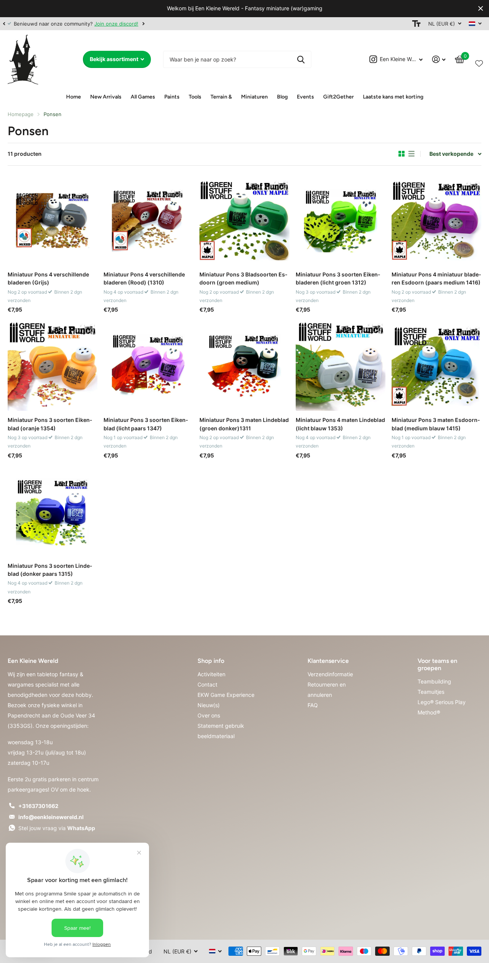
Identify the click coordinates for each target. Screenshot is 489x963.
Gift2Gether (338, 97)
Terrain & (221, 97)
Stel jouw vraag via (56, 828)
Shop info (211, 660)
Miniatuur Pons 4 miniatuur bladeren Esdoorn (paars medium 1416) (436, 278)
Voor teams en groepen (437, 664)
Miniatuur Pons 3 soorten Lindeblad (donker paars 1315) (50, 569)
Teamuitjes (431, 691)
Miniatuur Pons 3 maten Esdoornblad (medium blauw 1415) (436, 424)
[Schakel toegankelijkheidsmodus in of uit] (416, 24)
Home (73, 97)
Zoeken (300, 59)
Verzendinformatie (330, 674)
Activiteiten (211, 674)
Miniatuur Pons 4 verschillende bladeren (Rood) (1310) (144, 278)
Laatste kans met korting (393, 97)
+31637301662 (38, 806)
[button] (4, 23)
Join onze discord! (116, 24)
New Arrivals (105, 97)
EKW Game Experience (226, 695)
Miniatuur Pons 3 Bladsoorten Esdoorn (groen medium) (243, 278)
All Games (143, 97)
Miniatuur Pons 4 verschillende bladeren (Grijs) (48, 278)
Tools (195, 97)
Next (143, 23)
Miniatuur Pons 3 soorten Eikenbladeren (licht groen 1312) (338, 278)
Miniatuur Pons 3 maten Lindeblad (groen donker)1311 (244, 424)
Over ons (209, 715)
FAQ (313, 705)
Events (305, 97)
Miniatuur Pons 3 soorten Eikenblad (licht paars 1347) (146, 424)
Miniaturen (254, 97)
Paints (172, 97)
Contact (207, 684)
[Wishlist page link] (479, 62)
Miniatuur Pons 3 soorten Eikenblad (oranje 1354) (50, 424)
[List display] (411, 154)
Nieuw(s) (209, 705)
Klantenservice (328, 660)
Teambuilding (434, 681)
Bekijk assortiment (114, 59)
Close (480, 8)
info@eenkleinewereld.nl (51, 817)
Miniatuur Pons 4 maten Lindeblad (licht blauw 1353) (340, 424)
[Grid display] (401, 154)
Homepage (21, 114)
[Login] (439, 59)
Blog (282, 97)
